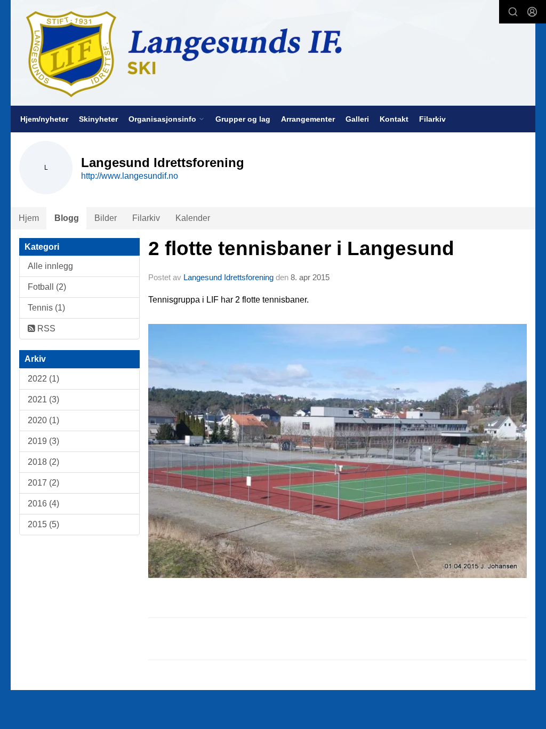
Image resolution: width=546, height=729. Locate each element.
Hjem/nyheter (44, 119)
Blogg (66, 218)
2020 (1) (43, 420)
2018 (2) (43, 461)
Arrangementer (308, 119)
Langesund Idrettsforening (229, 277)
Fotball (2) (47, 286)
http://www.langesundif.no (129, 175)
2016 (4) (43, 503)
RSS (45, 328)
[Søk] (513, 11)
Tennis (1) (46, 307)
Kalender (192, 218)
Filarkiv (432, 119)
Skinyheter (98, 119)
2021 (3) (43, 399)
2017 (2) (43, 482)
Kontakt (394, 119)
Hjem (29, 218)
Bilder (105, 218)
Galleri (357, 119)
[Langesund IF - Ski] (273, 53)
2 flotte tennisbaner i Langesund (301, 248)
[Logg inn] (532, 11)
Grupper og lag (242, 119)
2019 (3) (43, 441)
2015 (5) (43, 524)
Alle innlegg (50, 266)
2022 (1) (43, 378)
